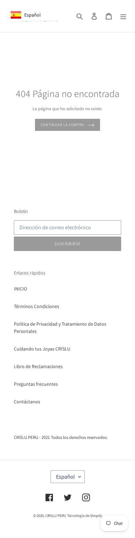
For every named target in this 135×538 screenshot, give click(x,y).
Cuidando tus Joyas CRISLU (42, 349)
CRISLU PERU (55, 515)
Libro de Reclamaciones (38, 366)
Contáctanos (27, 401)
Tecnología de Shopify (84, 515)
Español (65, 476)
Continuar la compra (62, 124)
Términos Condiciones (36, 306)
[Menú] (123, 16)
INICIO (20, 289)
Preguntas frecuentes (36, 384)
